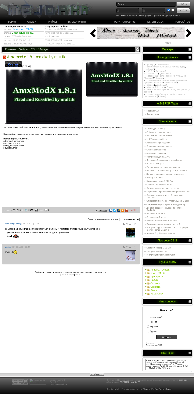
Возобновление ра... (23, 33)
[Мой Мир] (119, 210)
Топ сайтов (182, 22)
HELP (149, 71)
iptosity (150, 64)
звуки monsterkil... (54, 40)
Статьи (31, 22)
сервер (150, 85)
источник (183, 380)
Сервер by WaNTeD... (56, 29)
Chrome (146, 389)
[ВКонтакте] (111, 210)
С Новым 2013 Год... (23, 43)
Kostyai (159, 78)
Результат (150, 343)
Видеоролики (77, 22)
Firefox (154, 389)
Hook (47, 36)
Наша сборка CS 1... (23, 40)
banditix (147, 92)
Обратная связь (125, 22)
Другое (153, 331)
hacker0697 (162, 64)
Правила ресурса (161, 15)
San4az (170, 87)
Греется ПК (152, 73)
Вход (77, 274)
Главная (10, 49)
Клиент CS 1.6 (155, 22)
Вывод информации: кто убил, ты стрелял (167, 89)
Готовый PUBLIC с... (55, 43)
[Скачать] (13, 66)
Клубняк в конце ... (54, 33)
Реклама (175, 15)
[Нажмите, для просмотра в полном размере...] (112, 96)
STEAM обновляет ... (23, 36)
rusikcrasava (171, 82)
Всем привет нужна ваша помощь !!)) (165, 67)
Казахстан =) (156, 317)
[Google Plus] (127, 210)
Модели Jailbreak (155, 87)
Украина (154, 326)
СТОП (168, 43)
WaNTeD (9, 224)
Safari (161, 389)
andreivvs (161, 85)
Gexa (162, 96)
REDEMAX (149, 69)
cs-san (6, 210)
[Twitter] (115, 210)
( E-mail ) (17, 224)
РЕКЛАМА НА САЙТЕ (130, 382)
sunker (8, 247)
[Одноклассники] (123, 210)
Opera (168, 389)
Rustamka (160, 71)
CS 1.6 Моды (39, 49)
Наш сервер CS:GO (22, 29)
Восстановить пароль (126, 15)
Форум (12, 22)
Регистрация (145, 15)
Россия (153, 322)
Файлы (52, 22)
